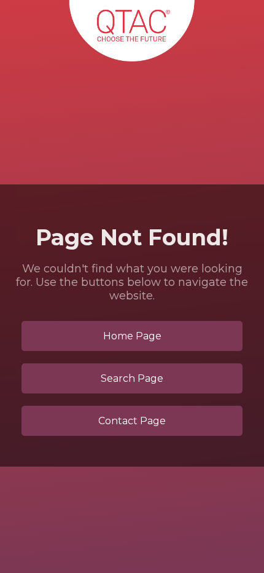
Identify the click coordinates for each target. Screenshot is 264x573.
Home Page (132, 336)
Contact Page (132, 421)
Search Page (132, 378)
